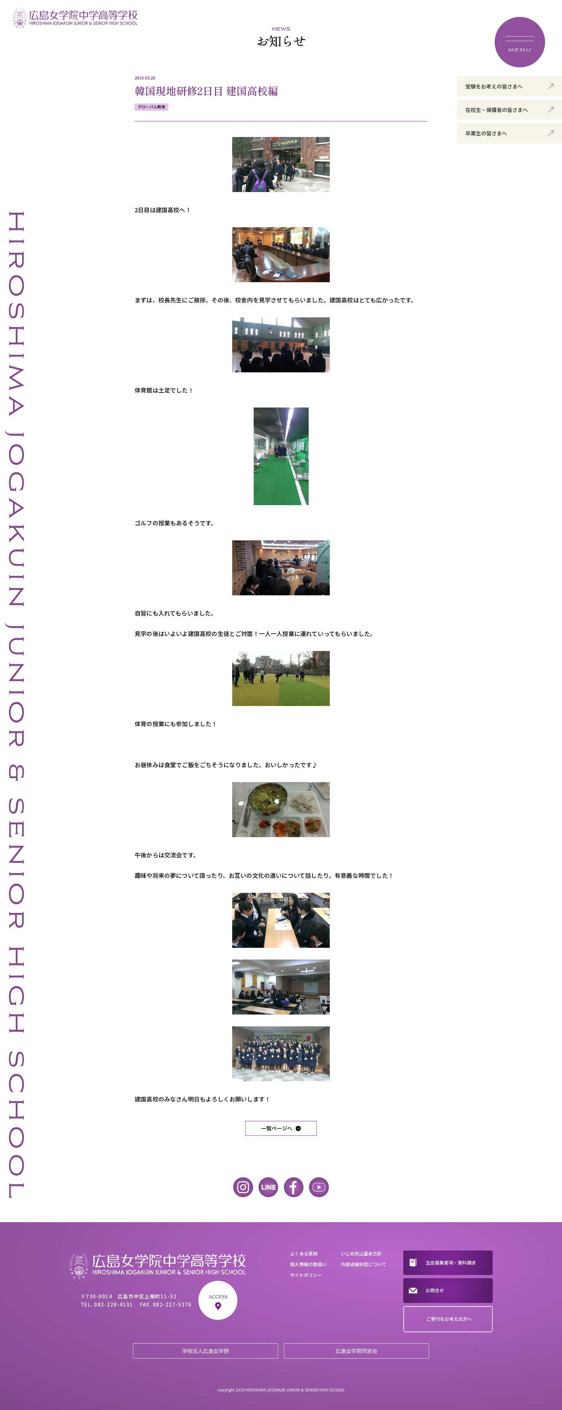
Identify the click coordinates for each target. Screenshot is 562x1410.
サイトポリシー (306, 1275)
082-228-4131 (113, 1304)
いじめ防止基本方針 (361, 1253)
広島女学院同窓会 (356, 1351)
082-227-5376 (172, 1304)
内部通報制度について (363, 1264)
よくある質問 (303, 1253)
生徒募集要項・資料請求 (451, 1262)
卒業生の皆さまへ (486, 133)
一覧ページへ (276, 1128)
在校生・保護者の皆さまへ (496, 110)
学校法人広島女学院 (205, 1351)
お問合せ (435, 1290)
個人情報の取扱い (308, 1264)
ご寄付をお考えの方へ (449, 1319)
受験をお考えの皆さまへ (494, 86)
